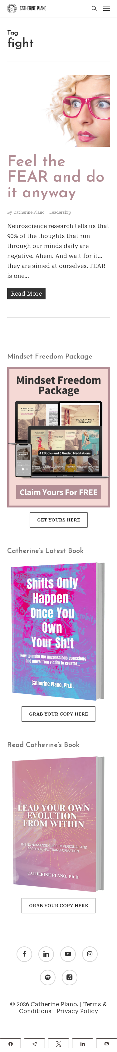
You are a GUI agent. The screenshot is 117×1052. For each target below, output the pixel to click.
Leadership (60, 212)
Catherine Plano (29, 212)
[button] (106, 8)
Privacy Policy (77, 1011)
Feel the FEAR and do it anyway (56, 177)
